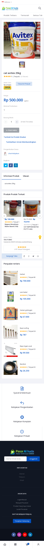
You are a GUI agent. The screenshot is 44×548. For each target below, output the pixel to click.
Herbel (22, 274)
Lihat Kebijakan (13, 153)
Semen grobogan (26, 310)
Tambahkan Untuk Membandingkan (21, 142)
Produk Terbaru (10, 15)
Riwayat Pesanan (22, 503)
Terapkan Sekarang (22, 521)
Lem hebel (23, 292)
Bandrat (23, 364)
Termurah (25, 15)
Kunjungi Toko (11, 256)
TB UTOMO (7, 85)
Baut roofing (24, 328)
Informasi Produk (11, 176)
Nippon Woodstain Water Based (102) (11, 225)
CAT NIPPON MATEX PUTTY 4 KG (31, 228)
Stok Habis (12, 130)
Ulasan (26, 176)
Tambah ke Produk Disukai (15, 137)
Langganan (33, 459)
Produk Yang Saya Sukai (22, 506)
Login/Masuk (22, 500)
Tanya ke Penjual (24, 84)
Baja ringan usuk (26, 346)
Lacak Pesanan (22, 509)
